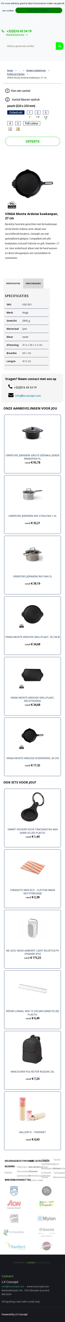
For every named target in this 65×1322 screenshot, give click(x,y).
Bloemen (10, 1166)
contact (31, 1262)
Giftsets (45, 1159)
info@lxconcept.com (28, 395)
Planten (8, 1172)
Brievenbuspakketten (18, 1180)
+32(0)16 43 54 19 (19, 31)
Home (10, 70)
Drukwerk (46, 1172)
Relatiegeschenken (50, 1168)
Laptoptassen (24, 1175)
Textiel (44, 1177)
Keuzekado (11, 1161)
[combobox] (29, 46)
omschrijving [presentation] (33, 283)
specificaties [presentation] (13, 283)
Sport (56, 1164)
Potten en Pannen (16, 74)
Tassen (56, 1159)
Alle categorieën (39, 1161)
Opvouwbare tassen (27, 1171)
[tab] (13, 283)
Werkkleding (47, 1164)
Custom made (25, 1161)
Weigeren (32, 17)
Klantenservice (15, 34)
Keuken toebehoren (36, 70)
